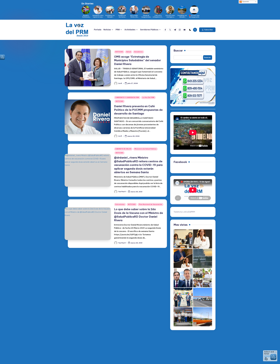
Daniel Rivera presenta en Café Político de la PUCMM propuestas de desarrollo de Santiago (138, 110)
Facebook (180, 162)
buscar (207, 57)
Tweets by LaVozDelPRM (184, 212)
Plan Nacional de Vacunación (150, 204)
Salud (128, 52)
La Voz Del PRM (148, 97)
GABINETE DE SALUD (123, 149)
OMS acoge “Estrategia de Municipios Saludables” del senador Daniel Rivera (137, 60)
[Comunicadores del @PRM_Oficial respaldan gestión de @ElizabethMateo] (202, 238)
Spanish (245, 2)
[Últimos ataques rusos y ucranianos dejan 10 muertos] (202, 258)
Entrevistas (120, 204)
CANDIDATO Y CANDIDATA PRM (127, 97)
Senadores (138, 52)
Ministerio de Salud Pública (145, 149)
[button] (207, 29)
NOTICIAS (119, 52)
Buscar (178, 50)
